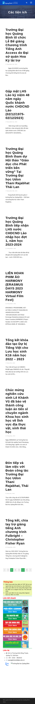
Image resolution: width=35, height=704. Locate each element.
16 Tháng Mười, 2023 (11, 303)
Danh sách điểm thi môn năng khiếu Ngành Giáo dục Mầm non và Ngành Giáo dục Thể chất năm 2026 (19, 589)
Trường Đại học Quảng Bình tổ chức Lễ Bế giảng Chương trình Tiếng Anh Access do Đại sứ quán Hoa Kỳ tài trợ (17, 45)
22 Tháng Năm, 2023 (11, 547)
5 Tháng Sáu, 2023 (10, 493)
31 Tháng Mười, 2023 (11, 248)
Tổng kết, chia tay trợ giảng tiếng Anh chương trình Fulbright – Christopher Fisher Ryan (17, 532)
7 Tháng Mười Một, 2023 (11, 190)
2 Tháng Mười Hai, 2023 (11, 121)
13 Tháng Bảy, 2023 (10, 435)
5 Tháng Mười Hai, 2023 (11, 64)
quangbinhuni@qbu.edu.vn (16, 660)
